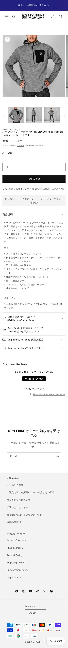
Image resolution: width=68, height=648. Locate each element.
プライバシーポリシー (51, 198)
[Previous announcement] (6, 5)
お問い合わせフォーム (19, 507)
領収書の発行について (19, 499)
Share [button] (9, 152)
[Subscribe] (57, 456)
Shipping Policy (16, 562)
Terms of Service (16, 540)
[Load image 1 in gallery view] (16, 115)
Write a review (34, 378)
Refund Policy (15, 555)
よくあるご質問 (15, 485)
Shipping (20, 145)
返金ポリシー (12, 198)
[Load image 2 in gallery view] (34, 115)
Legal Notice (14, 577)
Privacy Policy (15, 547)
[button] (6, 16)
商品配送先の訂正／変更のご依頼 (25, 514)
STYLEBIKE (38, 642)
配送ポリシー (29, 198)
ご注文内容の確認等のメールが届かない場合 (31, 492)
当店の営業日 (14, 522)
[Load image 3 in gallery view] (52, 115)
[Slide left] (3, 116)
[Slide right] (64, 116)
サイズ (5, 160)
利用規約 (34, 202)
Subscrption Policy (18, 569)
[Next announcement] (62, 5)
